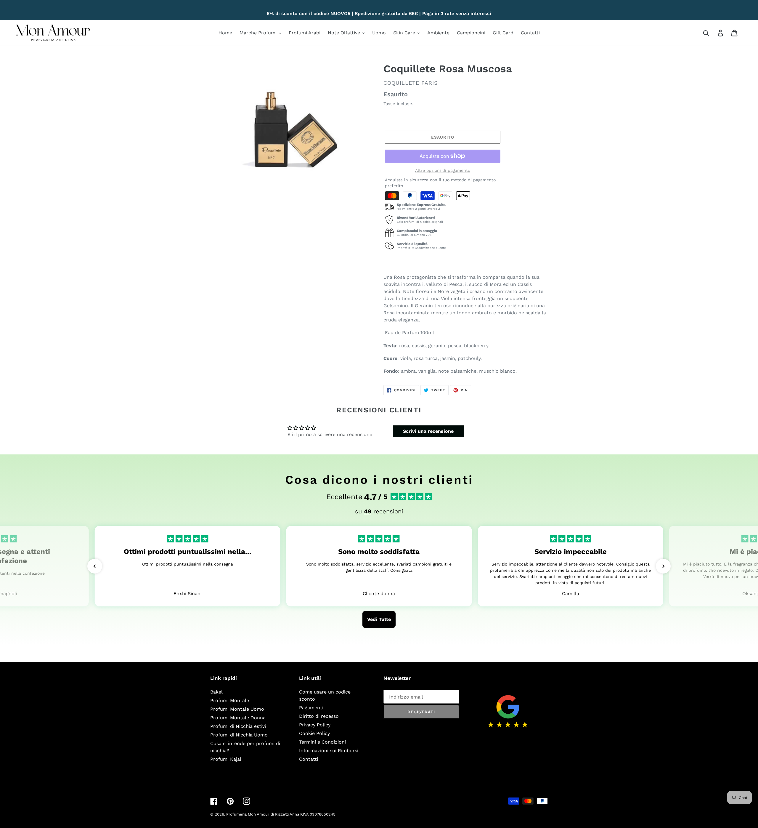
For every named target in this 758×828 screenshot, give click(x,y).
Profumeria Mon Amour (247, 814)
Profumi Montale (229, 700)
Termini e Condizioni (322, 742)
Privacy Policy (314, 725)
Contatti (308, 759)
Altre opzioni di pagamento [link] (442, 170)
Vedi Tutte (379, 619)
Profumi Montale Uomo (237, 709)
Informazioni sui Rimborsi (328, 750)
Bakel (216, 692)
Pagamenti (311, 707)
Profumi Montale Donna (238, 717)
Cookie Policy (314, 733)
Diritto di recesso (319, 716)
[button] (94, 566)
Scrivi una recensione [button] (428, 431)
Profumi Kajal (225, 759)
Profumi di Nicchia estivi (238, 726)
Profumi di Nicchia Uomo (239, 735)
